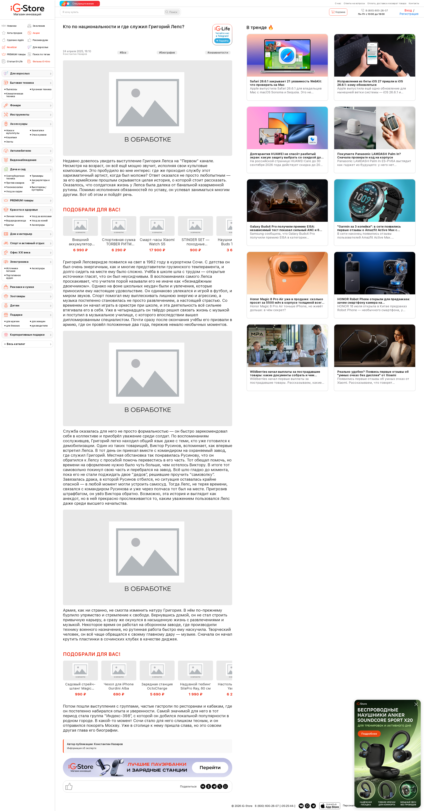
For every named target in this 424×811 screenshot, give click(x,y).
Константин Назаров (75, 54)
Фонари (15, 105)
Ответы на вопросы (354, 3)
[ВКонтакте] (202, 786)
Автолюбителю (20, 150)
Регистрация (409, 14)
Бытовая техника (22, 82)
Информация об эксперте (81, 748)
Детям (14, 305)
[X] (219, 786)
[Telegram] (214, 786)
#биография (167, 52)
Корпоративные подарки (27, 334)
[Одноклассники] (208, 786)
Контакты (414, 3)
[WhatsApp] (225, 786)
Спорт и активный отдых (27, 243)
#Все (123, 52)
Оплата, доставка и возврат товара (386, 3)
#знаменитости (218, 52)
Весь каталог (16, 344)
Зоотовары (17, 296)
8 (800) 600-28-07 (376, 10)
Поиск (173, 12)
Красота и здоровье (24, 209)
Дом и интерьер (21, 234)
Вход (408, 10)
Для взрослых (20, 73)
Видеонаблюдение (23, 160)
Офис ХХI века (20, 252)
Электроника (19, 261)
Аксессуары (18, 123)
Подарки (16, 314)
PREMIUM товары (21, 200)
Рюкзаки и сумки (22, 287)
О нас (338, 3)
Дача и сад (18, 169)
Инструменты (19, 114)
